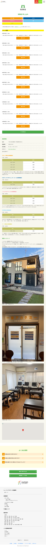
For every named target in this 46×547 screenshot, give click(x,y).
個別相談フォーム (18, 26)
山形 (13, 516)
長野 (16, 519)
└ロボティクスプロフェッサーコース (11, 500)
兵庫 (13, 520)
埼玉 (11, 517)
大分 (13, 524)
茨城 (5, 517)
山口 (13, 521)
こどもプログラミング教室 (8, 502)
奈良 (16, 520)
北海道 (5, 514)
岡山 (9, 521)
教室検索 (36, 2)
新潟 (5, 519)
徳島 (5, 523)
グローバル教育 (6, 533)
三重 (5, 520)
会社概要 (11, 543)
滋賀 (7, 520)
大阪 (11, 520)
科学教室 (5, 503)
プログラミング (12, 20)
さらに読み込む (23, 131)
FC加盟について (7, 509)
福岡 (5, 524)
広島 (11, 521)
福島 (16, 516)
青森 (5, 516)
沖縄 (21, 524)
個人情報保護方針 (20, 543)
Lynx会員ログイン (40, 2)
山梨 (13, 519)
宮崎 (16, 524)
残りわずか (23, 38)
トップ (5, 530)
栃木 (7, 517)
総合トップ (6, 492)
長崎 (9, 524)
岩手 (7, 516)
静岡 (20, 519)
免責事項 (15, 543)
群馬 (9, 517)
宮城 (9, 516)
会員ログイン (20, 540)
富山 (7, 519)
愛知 (22, 519)
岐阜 (18, 519)
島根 (7, 521)
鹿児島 (18, 524)
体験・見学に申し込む (23, 471)
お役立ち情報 (6, 506)
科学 (33, 20)
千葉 (13, 517)
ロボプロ (33, 18)
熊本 (11, 524)
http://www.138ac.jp (12, 149)
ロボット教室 (12, 18)
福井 (11, 519)
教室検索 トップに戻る (23, 475)
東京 (16, 517)
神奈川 (18, 517)
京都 (9, 520)
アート (12, 23)
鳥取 (5, 521)
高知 (11, 523)
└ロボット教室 (7, 499)
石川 (9, 519)
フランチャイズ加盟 (28, 543)
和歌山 (18, 520)
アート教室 (6, 505)
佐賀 (7, 524)
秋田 (11, 516)
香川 (7, 523)
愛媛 (9, 523)
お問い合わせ (26, 540)
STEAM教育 (6, 531)
